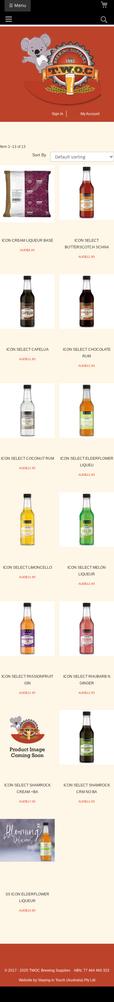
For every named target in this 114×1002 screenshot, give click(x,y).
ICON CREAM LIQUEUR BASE (27, 240)
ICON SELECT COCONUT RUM (27, 458)
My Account (90, 114)
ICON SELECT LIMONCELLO (27, 567)
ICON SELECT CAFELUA (27, 349)
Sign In (57, 114)
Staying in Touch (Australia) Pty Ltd (66, 980)
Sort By (39, 154)
